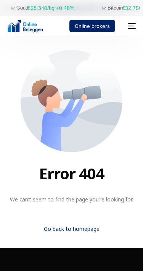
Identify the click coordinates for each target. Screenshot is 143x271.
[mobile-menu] (129, 25)
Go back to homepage (72, 228)
